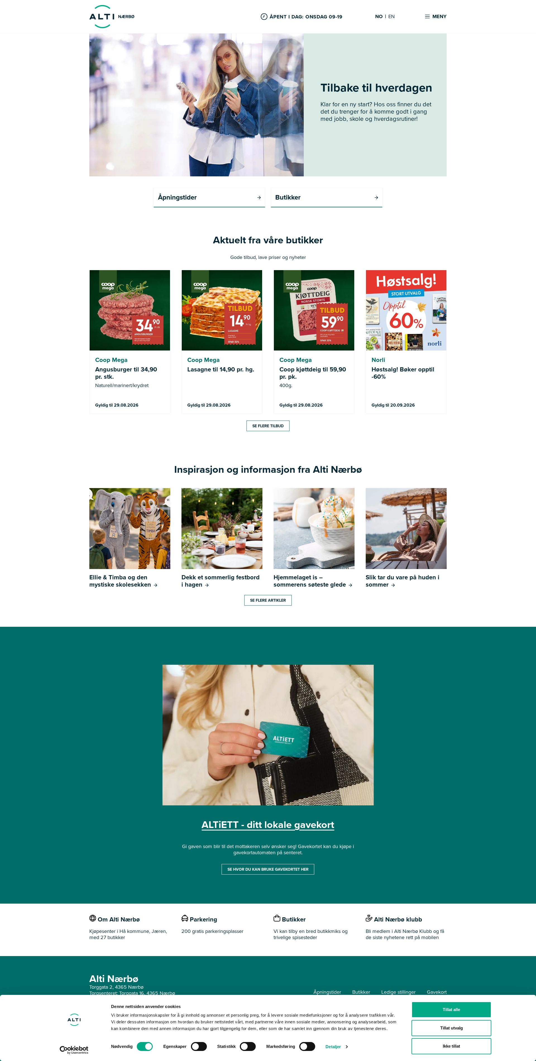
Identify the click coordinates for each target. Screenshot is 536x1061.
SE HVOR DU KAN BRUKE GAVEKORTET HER (268, 869)
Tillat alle (451, 1009)
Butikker (361, 991)
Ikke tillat (451, 1046)
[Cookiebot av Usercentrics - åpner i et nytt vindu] (74, 1050)
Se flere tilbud (268, 426)
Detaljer (333, 1046)
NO (379, 17)
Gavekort (437, 991)
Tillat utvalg (451, 1028)
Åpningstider (327, 991)
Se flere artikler (268, 600)
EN (391, 17)
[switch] (199, 1046)
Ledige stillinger (398, 991)
